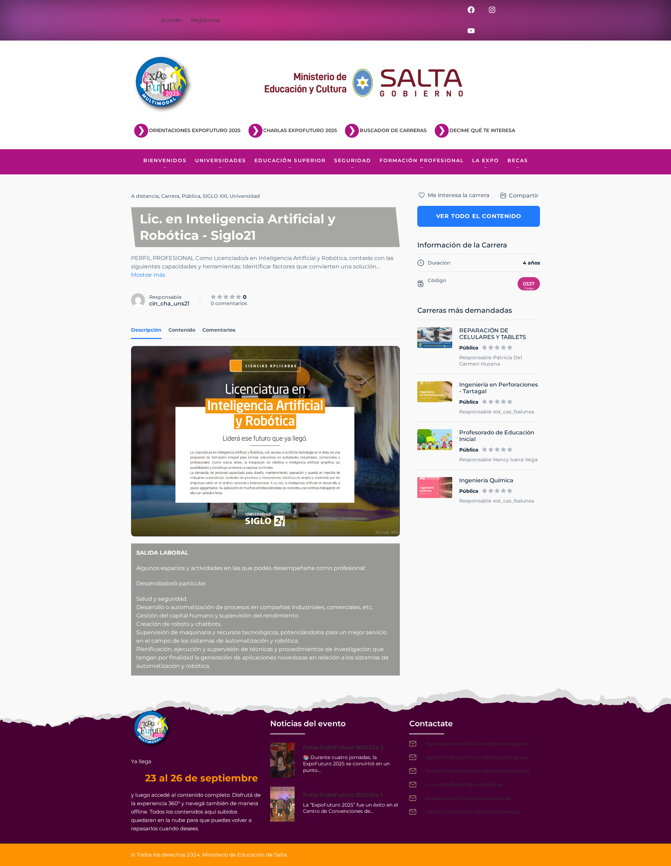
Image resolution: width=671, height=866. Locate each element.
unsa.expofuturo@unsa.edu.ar (464, 784)
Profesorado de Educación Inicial (496, 435)
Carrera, (170, 196)
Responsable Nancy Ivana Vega (498, 459)
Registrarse (205, 20)
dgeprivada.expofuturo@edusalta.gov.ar (477, 757)
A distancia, (145, 196)
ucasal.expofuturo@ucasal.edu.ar (468, 798)
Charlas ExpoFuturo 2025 (300, 130)
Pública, (191, 196)
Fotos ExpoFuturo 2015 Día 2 (343, 747)
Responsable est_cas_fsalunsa (496, 412)
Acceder (171, 20)
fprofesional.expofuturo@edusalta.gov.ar (477, 770)
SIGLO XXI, (215, 196)
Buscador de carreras (393, 130)
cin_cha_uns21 (169, 303)
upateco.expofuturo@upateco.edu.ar (473, 811)
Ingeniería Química (486, 480)
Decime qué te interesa (482, 130)
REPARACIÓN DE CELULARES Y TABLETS (492, 333)
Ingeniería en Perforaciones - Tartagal (498, 388)
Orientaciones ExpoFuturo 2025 (194, 130)
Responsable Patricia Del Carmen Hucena (490, 360)
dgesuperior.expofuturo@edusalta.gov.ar (478, 743)
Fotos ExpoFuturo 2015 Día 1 (342, 795)
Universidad (245, 196)
